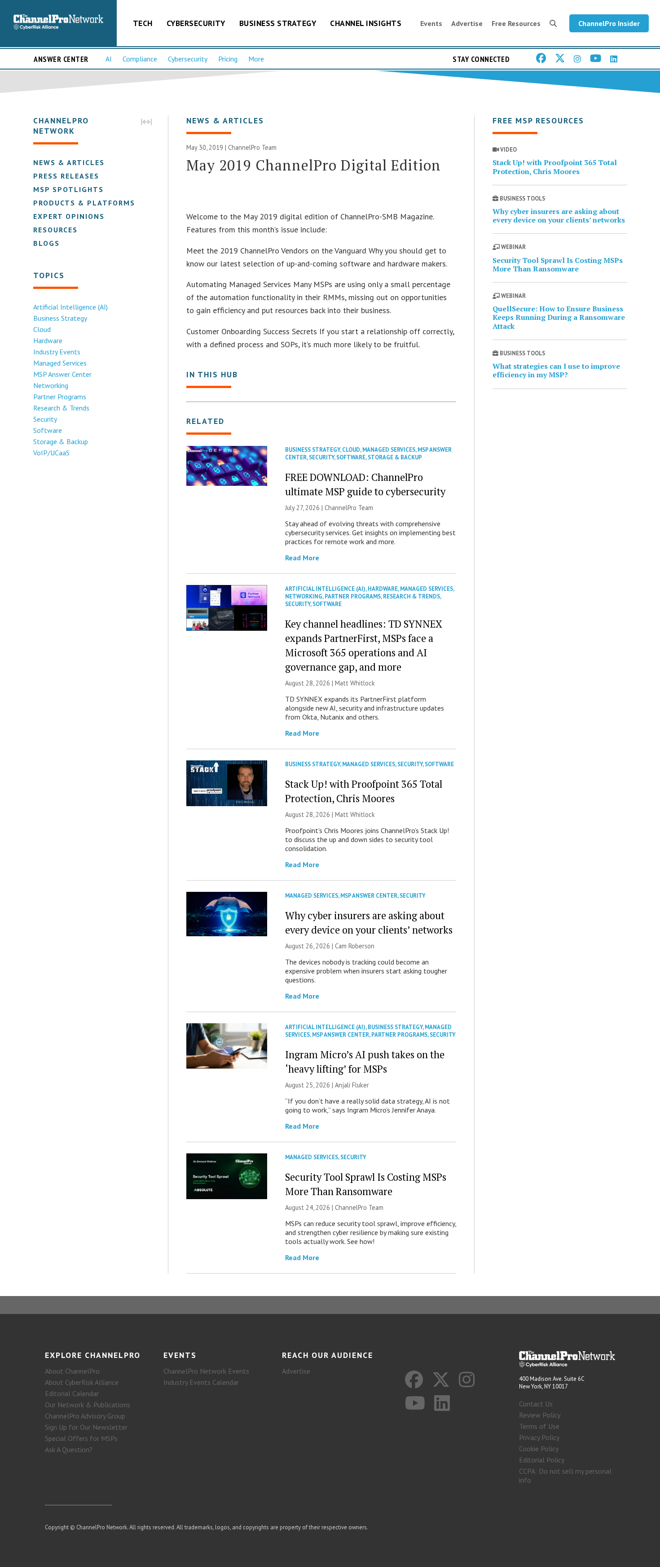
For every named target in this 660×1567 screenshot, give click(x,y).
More (256, 58)
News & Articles (69, 162)
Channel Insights (365, 23)
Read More (302, 557)
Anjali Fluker (352, 1085)
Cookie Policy (539, 1448)
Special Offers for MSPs (81, 1438)
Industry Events (56, 351)
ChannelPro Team (252, 147)
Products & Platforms (84, 202)
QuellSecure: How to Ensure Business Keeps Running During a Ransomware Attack (559, 317)
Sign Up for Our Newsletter (86, 1427)
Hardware (47, 340)
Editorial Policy (541, 1459)
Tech (143, 23)
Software (47, 430)
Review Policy (539, 1414)
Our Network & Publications (87, 1404)
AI (109, 58)
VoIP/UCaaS (51, 452)
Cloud (42, 329)
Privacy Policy (539, 1437)
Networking (50, 385)
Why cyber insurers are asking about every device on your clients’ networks (559, 215)
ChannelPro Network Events (206, 1370)
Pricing (228, 58)
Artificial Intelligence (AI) (70, 306)
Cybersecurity (196, 23)
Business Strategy (278, 23)
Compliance (140, 58)
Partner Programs (59, 396)
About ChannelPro (72, 1370)
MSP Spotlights (68, 189)
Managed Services (60, 362)
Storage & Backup (60, 441)
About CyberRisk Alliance (82, 1382)
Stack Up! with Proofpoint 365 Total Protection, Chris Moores (555, 166)
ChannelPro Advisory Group (85, 1415)
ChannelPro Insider (609, 23)
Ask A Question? (68, 1449)
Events (431, 23)
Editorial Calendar (72, 1393)
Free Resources (516, 23)
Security (45, 419)
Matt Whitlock (355, 683)
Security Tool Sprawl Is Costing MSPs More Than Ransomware (558, 264)
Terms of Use (539, 1426)
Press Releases (66, 175)
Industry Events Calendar (201, 1382)
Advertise (467, 23)
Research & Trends (61, 407)
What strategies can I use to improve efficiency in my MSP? (556, 370)
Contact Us (536, 1403)
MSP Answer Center (62, 374)
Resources (55, 229)
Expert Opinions (69, 216)
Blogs (46, 243)
